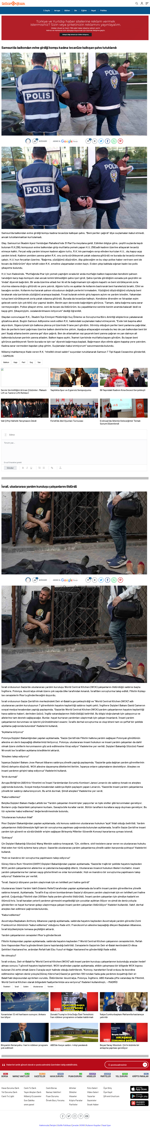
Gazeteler (39, 1075)
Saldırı (26, 986)
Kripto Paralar (140, 1075)
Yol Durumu (122, 1075)
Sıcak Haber (93, 1104)
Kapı (15, 362)
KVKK (82, 1125)
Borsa (4, 1075)
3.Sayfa (46, 10)
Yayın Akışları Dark (32, 1092)
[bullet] (44, 468)
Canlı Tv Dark (30, 1088)
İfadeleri (6, 986)
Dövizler (73, 1092)
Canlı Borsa (51, 1088)
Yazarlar (91, 1096)
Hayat (93, 10)
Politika (103, 10)
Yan (39, 362)
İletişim (53, 1125)
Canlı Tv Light (7, 1096)
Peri (23, 362)
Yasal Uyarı (106, 1125)
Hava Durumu (57, 1075)
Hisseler (91, 1075)
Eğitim (84, 10)
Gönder (10, 468)
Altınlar (72, 1088)
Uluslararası (38, 986)
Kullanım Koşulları (93, 1125)
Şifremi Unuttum (111, 1096)
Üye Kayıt (107, 1092)
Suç (31, 362)
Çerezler (75, 1125)
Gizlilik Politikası (64, 1125)
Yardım (50, 986)
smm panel (29, 1104)
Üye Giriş (107, 1088)
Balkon (6, 362)
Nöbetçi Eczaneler (32, 1096)
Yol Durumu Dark (9, 1092)
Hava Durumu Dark (10, 1088)
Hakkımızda (44, 1125)
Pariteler (105, 1075)
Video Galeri (92, 1092)
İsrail (17, 986)
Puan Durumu (75, 1075)
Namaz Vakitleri (21, 1075)
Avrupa (57, 10)
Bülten (67, 10)
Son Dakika (29, 1100)
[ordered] (40, 468)
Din (75, 10)
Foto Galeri (92, 1088)
